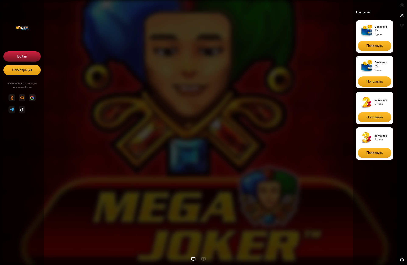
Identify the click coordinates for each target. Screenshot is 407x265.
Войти (22, 56)
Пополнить (374, 46)
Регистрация (22, 70)
